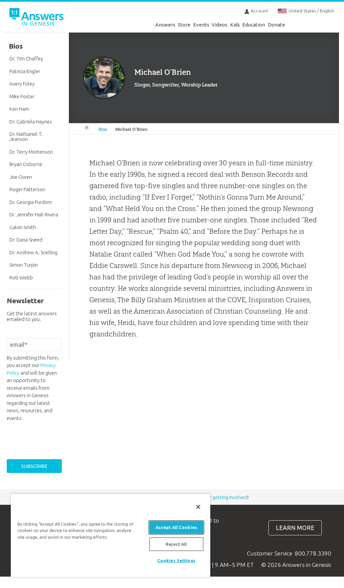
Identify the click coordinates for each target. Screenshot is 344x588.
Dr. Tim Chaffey (26, 58)
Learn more (295, 528)
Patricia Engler (24, 71)
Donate (276, 25)
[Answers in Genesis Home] (37, 18)
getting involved (230, 497)
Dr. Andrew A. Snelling (33, 252)
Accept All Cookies (176, 527)
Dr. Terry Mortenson (31, 152)
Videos (219, 25)
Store (184, 25)
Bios (102, 129)
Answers (165, 25)
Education (253, 25)
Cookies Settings (176, 560)
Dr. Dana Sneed (25, 240)
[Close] (198, 506)
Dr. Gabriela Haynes (30, 121)
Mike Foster (22, 96)
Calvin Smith (22, 227)
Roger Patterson (27, 189)
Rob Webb (21, 277)
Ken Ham (19, 109)
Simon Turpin (23, 265)
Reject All (176, 544)
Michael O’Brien (131, 129)
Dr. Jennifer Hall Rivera (33, 214)
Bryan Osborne (25, 164)
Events (201, 25)
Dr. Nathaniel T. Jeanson (26, 136)
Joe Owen (20, 177)
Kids (235, 25)
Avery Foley (22, 84)
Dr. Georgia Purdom (30, 202)
